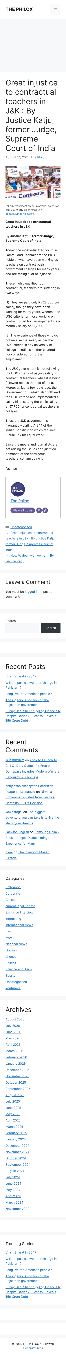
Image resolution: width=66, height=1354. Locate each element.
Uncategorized (21, 527)
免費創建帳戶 (15, 760)
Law (9, 931)
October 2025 (16, 1082)
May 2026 (13, 1038)
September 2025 (18, 1089)
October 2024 (16, 1158)
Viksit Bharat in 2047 (21, 676)
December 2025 (17, 1070)
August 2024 (15, 1171)
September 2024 (18, 1164)
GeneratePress (33, 1348)
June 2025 (13, 1108)
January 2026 (16, 1063)
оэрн (9, 852)
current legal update (20, 906)
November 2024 (18, 1152)
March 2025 (14, 1127)
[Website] (45, 510)
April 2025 (13, 1120)
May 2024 (13, 1190)
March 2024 (14, 1202)
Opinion (11, 950)
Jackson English (17, 832)
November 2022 (17, 1209)
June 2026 (13, 1032)
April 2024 (13, 1196)
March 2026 (14, 1051)
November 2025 (17, 1076)
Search (11, 621)
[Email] (39, 510)
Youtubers (13, 988)
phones (11, 956)
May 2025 (13, 1114)
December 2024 (17, 1145)
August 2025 (15, 1095)
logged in (31, 592)
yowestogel (14, 812)
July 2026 (13, 1026)
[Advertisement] (33, 43)
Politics (11, 963)
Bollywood (13, 887)
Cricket (11, 900)
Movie (10, 937)
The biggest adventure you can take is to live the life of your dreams (32, 817)
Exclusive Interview (19, 912)
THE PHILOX (19, 9)
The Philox (38, 157)
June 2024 (13, 1183)
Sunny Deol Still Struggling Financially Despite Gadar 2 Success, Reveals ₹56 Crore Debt (33, 715)
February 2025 (16, 1133)
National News (16, 944)
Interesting (13, 919)
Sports (10, 975)
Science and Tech (19, 969)
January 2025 (16, 1139)
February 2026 (16, 1057)
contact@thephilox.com (20, 213)
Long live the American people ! (29, 694)
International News (19, 925)
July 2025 (13, 1101)
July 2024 (13, 1177)
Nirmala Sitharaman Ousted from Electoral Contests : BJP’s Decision (30, 797)
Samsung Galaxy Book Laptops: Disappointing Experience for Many (32, 837)
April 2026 (13, 1044)
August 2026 (15, 1019)
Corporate (13, 893)
